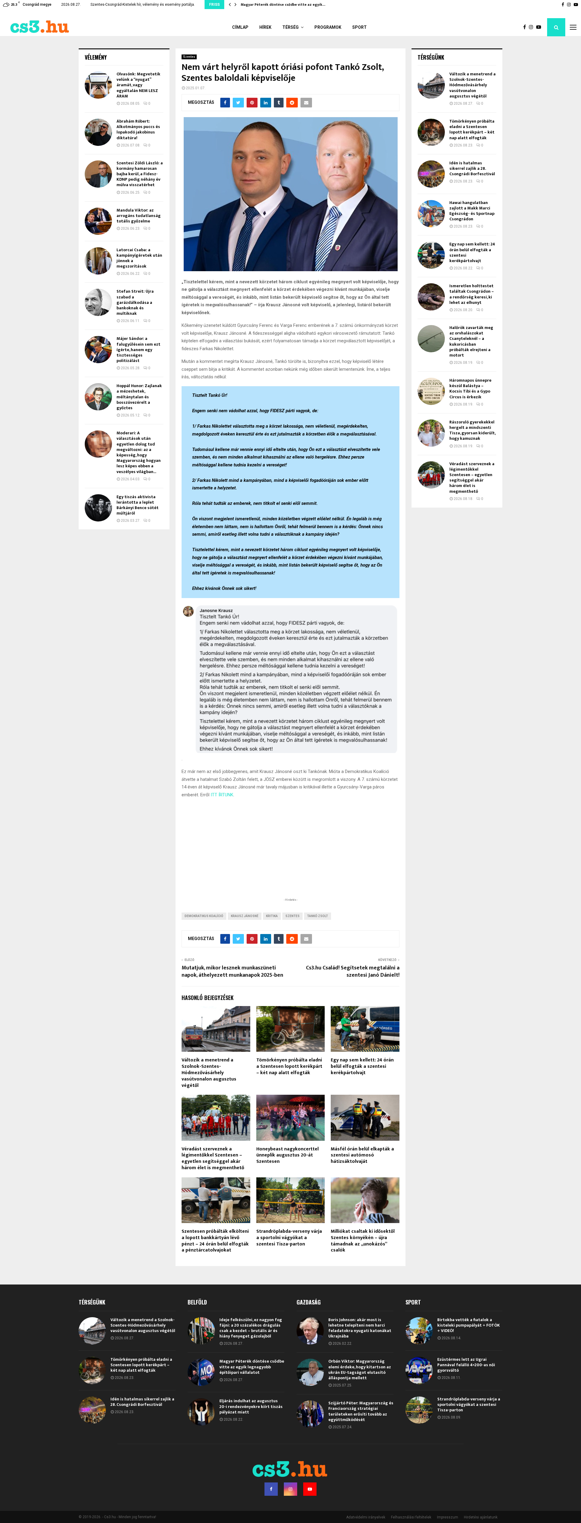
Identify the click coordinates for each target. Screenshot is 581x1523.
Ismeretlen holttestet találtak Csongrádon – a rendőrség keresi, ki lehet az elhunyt (471, 294)
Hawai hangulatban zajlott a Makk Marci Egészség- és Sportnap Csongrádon (471, 211)
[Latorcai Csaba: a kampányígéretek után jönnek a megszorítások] (98, 261)
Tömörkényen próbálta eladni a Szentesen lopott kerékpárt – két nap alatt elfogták (289, 1066)
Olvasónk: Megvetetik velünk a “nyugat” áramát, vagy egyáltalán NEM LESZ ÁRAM (138, 85)
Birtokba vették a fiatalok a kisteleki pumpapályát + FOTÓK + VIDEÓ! (468, 1325)
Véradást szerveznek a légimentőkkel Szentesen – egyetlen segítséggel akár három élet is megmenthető (213, 1158)
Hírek (265, 27)
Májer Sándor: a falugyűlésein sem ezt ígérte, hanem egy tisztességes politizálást (138, 349)
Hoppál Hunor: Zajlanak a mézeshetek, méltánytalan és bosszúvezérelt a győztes (139, 396)
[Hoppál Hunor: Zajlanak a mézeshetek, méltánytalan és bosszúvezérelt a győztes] (98, 396)
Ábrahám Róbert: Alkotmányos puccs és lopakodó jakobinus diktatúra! (138, 129)
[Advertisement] (290, 857)
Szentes (189, 56)
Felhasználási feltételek (411, 1517)
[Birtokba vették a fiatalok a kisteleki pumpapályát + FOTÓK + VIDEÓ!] (419, 1330)
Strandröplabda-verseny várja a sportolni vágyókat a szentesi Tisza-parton (289, 1237)
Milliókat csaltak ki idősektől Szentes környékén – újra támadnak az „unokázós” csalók (363, 1240)
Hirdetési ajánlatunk (480, 1517)
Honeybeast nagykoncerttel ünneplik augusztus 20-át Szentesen (287, 1155)
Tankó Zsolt (317, 916)
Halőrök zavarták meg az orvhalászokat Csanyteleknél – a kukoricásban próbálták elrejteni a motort (471, 341)
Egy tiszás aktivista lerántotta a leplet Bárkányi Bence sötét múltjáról (138, 505)
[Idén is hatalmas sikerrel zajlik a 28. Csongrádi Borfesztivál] (431, 174)
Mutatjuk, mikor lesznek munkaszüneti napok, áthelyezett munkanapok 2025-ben (232, 971)
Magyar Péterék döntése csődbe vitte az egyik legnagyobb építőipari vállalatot (251, 1367)
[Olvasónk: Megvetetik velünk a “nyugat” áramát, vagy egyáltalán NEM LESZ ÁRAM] (98, 85)
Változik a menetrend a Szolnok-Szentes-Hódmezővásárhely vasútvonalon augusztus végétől (209, 1072)
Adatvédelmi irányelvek (365, 1517)
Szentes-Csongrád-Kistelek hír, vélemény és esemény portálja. (142, 4)
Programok (327, 27)
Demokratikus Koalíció (204, 916)
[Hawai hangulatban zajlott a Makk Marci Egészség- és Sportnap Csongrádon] (431, 213)
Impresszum (447, 1517)
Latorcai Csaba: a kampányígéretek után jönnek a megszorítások (139, 258)
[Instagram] (532, 27)
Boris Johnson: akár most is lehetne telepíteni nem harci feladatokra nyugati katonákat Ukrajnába (359, 1328)
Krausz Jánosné (244, 916)
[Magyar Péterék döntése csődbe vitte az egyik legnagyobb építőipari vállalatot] (201, 1372)
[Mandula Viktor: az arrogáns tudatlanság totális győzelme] (98, 221)
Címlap (240, 27)
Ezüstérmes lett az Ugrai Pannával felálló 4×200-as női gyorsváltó (466, 1365)
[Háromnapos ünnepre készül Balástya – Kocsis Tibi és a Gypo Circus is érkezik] (431, 391)
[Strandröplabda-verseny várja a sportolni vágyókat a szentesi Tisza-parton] (419, 1410)
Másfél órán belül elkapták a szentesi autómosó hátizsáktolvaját (362, 1155)
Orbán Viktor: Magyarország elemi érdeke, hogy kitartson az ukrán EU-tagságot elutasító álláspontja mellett (359, 1369)
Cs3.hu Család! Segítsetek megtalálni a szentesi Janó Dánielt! (352, 971)
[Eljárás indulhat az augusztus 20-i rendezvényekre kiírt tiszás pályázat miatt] (201, 1412)
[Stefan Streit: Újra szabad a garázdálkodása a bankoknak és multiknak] (98, 302)
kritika (272, 916)
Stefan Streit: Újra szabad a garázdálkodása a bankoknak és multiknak (135, 302)
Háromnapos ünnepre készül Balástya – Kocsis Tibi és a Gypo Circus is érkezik (470, 388)
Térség (290, 27)
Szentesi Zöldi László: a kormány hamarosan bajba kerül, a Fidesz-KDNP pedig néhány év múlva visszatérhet (140, 174)
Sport (359, 27)
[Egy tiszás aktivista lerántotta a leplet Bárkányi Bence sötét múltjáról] (98, 507)
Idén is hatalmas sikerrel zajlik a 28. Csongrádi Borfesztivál (472, 168)
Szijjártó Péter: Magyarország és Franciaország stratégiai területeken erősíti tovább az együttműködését (360, 1411)
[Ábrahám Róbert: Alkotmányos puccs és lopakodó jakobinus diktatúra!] (98, 132)
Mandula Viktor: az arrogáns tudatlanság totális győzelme (139, 216)
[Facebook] (526, 27)
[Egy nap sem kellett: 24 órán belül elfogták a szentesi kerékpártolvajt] (431, 255)
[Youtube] (540, 27)
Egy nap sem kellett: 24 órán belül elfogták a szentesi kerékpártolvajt (362, 1066)
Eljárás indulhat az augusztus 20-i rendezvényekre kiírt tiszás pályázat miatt (251, 1406)
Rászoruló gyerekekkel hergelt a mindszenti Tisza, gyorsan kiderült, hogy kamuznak (472, 430)
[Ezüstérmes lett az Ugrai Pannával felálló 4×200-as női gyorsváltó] (419, 1370)
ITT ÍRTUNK (222, 795)
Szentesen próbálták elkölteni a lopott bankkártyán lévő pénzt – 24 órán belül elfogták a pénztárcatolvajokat (215, 1240)
